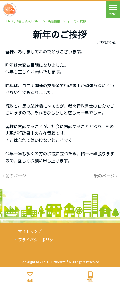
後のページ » (105, 175)
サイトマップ (30, 231)
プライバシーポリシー (37, 239)
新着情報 (54, 21)
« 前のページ (14, 175)
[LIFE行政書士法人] (10, 9)
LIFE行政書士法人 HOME (23, 21)
